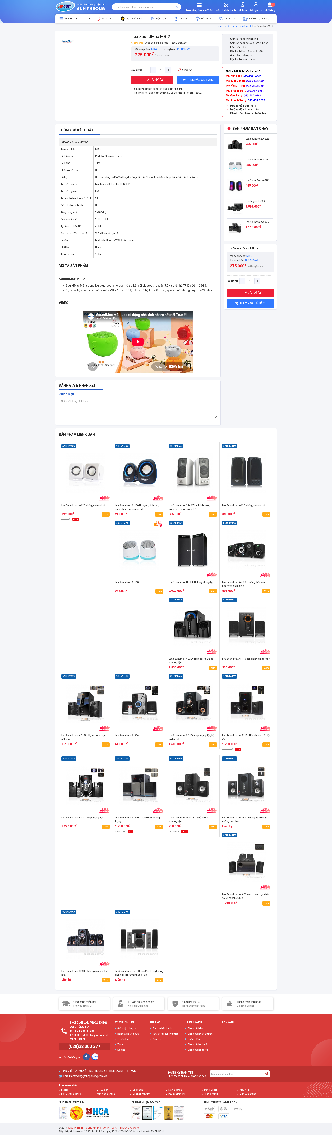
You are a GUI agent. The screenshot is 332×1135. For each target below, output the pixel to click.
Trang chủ (221, 26)
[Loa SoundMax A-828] (235, 144)
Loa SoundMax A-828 (257, 138)
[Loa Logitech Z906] (235, 207)
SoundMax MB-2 (72, 279)
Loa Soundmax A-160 (257, 159)
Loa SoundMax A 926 (257, 222)
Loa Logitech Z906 (256, 201)
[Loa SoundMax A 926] (235, 227)
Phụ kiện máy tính (239, 26)
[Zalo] (94, 1056)
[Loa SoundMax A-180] (235, 186)
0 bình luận (66, 394)
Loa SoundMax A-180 (257, 180)
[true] (266, 1073)
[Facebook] (86, 1056)
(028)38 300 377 (84, 1046)
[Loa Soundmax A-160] (235, 165)
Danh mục (71, 18)
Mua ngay (86, 518)
